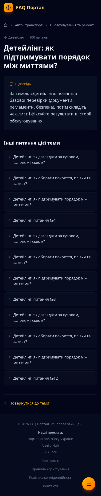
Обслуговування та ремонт (72, 25)
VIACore (50, 452)
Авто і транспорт (29, 25)
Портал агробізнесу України (50, 439)
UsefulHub (50, 445)
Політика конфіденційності (50, 477)
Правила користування (50, 469)
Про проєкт (50, 460)
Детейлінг (16, 37)
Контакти (50, 486)
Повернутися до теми (29, 403)
